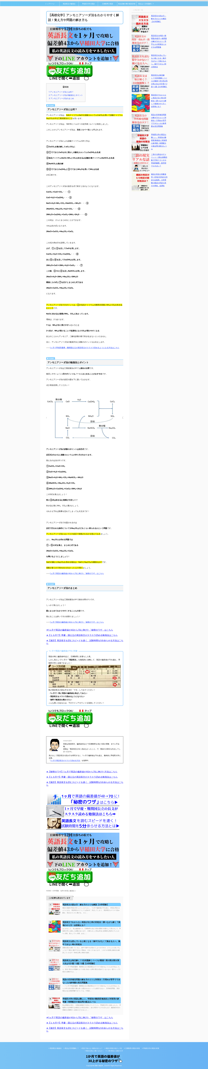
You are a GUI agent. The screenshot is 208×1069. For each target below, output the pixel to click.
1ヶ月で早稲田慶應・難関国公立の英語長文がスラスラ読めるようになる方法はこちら (84, 347)
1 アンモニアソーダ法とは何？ (61, 92)
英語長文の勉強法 (69, 4)
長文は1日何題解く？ (72, 1048)
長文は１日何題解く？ (146, 4)
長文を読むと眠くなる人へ (95, 1051)
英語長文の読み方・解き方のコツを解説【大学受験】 (85, 904)
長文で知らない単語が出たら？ (92, 1048)
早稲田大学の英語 (88, 4)
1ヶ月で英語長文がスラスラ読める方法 (65, 760)
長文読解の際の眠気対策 (126, 4)
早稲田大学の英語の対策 (151, 1048)
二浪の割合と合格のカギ (115, 1051)
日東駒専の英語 (107, 4)
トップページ (50, 4)
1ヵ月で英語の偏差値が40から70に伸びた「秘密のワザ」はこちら (77, 573)
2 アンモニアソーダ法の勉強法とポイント (66, 95)
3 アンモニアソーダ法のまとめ (61, 98)
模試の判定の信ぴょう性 (114, 1048)
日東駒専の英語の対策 (132, 1048)
